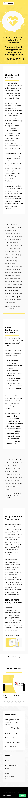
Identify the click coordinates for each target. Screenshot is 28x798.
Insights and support (11, 765)
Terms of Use (9, 779)
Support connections (13, 742)
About (8, 760)
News (7, 768)
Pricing (8, 763)
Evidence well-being (13, 734)
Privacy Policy (10, 776)
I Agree (22, 795)
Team (7, 771)
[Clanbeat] (8, 3)
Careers (8, 773)
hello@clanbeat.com (12, 720)
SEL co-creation (12, 746)
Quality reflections (12, 738)
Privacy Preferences (6, 795)
